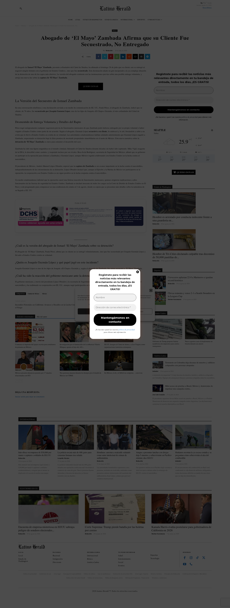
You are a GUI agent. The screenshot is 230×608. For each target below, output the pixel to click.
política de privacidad (126, 329)
